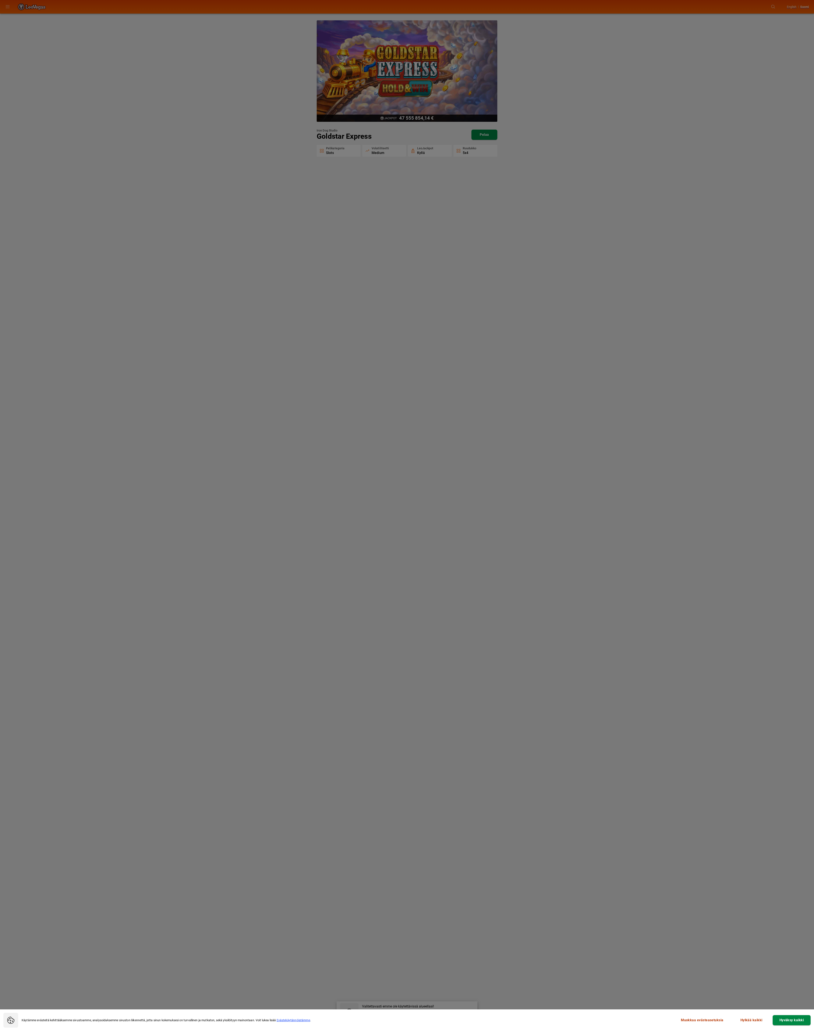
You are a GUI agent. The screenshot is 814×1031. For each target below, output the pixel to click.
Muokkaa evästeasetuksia (702, 1020)
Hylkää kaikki (751, 1020)
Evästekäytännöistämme (293, 1020)
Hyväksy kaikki (791, 1020)
